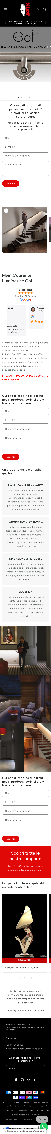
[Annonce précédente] (5, 23)
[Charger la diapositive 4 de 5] (29, 97)
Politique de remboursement (35, 1106)
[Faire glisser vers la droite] (32, 269)
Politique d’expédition (20, 1115)
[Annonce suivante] (46, 23)
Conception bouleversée (20, 967)
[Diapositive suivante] (37, 97)
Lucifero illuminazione (19, 1102)
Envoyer (10, 183)
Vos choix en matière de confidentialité (22, 1128)
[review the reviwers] (28, 317)
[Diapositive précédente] (14, 97)
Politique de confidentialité (16, 1110)
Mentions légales (12, 1119)
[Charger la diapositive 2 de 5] (22, 97)
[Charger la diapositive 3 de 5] (25, 97)
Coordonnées (37, 1115)
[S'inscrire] (42, 1068)
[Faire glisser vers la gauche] (19, 269)
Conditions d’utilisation (39, 1110)
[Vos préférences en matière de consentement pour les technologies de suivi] (24, 1131)
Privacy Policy (27, 1119)
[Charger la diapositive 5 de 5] (32, 97)
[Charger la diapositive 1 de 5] (18, 97)
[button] (6, 9)
